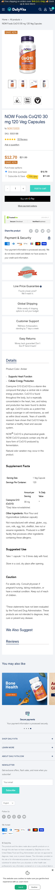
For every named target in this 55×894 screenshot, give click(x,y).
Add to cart (40, 188)
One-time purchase (17, 171)
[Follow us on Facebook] (4, 817)
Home (4, 19)
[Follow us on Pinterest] (19, 817)
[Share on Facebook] (31, 231)
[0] (50, 9)
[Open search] (40, 9)
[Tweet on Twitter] (42, 231)
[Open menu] (3, 9)
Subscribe (10, 790)
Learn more (23, 881)
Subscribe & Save (22, 176)
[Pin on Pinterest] (37, 231)
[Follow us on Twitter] (9, 817)
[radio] (6, 172)
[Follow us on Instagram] (14, 817)
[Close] (52, 870)
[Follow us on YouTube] (24, 817)
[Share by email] (48, 231)
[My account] (45, 9)
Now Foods (13, 128)
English (6, 803)
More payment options (27, 206)
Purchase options (13, 167)
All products (15, 19)
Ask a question (12, 144)
